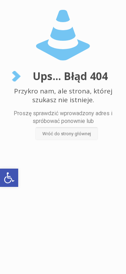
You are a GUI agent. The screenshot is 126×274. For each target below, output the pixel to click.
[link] (9, 178)
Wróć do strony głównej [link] (66, 133)
